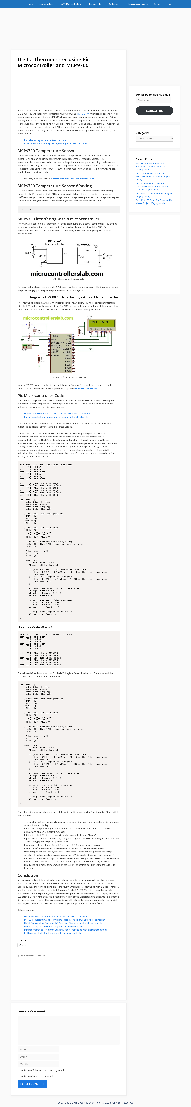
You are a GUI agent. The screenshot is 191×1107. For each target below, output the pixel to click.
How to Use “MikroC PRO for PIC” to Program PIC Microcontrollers (57, 413)
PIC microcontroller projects (33, 955)
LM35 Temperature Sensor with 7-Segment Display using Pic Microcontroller (63, 923)
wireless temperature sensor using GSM (72, 178)
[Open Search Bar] (169, 4)
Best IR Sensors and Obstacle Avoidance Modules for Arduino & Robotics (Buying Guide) (152, 186)
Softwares (113, 4)
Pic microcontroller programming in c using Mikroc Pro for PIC (56, 416)
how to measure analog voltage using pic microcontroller (55, 143)
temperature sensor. (86, 388)
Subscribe (154, 110)
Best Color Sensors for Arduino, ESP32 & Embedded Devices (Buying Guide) (153, 176)
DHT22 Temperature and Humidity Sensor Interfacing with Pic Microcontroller (64, 919)
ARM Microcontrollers (71, 4)
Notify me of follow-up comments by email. (42, 1070)
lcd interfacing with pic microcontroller (45, 140)
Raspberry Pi (95, 4)
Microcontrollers (45, 4)
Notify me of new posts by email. (36, 1076)
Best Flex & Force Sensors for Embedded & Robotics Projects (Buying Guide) (150, 166)
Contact (157, 4)
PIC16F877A (83, 113)
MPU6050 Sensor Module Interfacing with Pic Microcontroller (55, 916)
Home (30, 4)
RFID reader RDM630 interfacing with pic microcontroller (53, 932)
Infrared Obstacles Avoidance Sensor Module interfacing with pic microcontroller (65, 929)
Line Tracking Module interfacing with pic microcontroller (53, 926)
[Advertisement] (95, 29)
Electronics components (137, 4)
